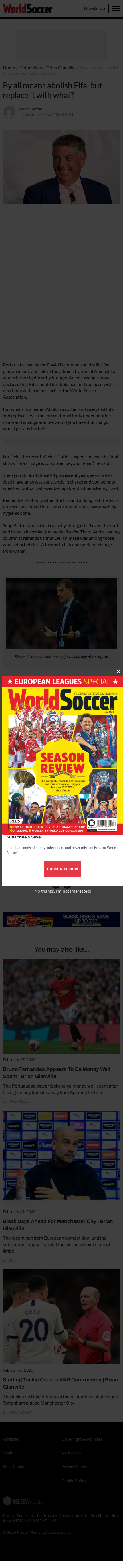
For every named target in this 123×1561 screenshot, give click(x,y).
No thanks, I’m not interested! (63, 891)
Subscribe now (62, 869)
